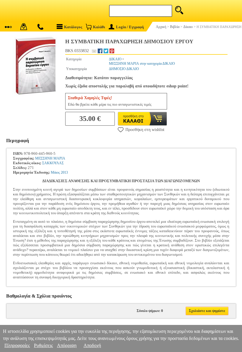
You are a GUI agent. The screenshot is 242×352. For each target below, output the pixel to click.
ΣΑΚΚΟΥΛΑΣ (53, 163)
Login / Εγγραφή (130, 27)
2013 (64, 172)
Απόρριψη (66, 345)
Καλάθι (99, 27)
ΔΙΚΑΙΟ (115, 59)
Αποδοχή (92, 345)
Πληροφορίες (17, 345)
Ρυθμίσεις (43, 345)
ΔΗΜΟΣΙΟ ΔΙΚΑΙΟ (124, 69)
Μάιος (55, 172)
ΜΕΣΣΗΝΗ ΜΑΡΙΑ (50, 158)
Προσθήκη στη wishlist (144, 129)
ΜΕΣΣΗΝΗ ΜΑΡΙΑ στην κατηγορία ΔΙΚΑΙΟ (142, 64)
